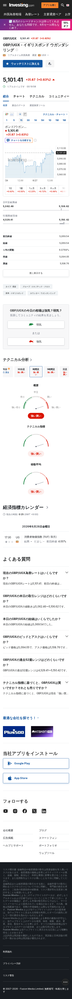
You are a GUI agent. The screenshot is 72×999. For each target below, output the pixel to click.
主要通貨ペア (52, 14)
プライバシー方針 (12, 963)
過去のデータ (18, 105)
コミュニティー (59, 96)
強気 (39, 341)
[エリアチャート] (12, 114)
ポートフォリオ (48, 845)
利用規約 (7, 951)
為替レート (32, 14)
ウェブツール (46, 852)
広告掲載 (8, 837)
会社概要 (8, 830)
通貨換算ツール (37, 105)
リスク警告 (8, 975)
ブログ (43, 830)
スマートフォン (48, 837)
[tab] (21, 371)
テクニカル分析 (16, 359)
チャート (19, 96)
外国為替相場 (12, 14)
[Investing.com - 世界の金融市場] (21, 5)
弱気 (39, 324)
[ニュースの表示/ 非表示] (25, 114)
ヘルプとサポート (13, 845)
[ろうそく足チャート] (7, 114)
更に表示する (36, 273)
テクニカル (37, 96)
